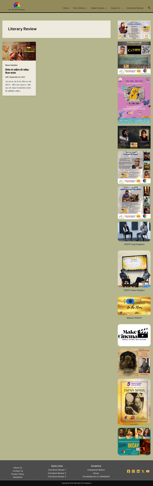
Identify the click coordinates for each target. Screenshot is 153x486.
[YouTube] (147, 471)
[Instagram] (133, 471)
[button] (86, 8)
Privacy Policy (17, 474)
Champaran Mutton (96, 470)
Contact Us (18, 471)
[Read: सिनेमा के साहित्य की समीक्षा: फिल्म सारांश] (19, 51)
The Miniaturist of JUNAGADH (96, 476)
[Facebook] (128, 471)
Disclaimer (17, 477)
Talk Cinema (79, 8)
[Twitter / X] (143, 471)
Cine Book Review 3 (57, 476)
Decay (96, 473)
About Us (115, 8)
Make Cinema (97, 8)
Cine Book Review (135, 8)
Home (66, 8)
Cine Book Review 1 (57, 470)
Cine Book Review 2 (57, 473)
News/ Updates (11, 65)
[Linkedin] (138, 471)
